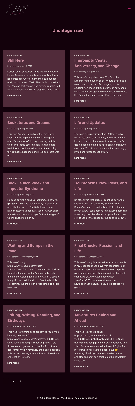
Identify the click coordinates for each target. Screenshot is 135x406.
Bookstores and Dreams (28, 122)
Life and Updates (89, 122)
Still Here (15, 60)
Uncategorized (14, 55)
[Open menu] (129, 9)
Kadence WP (91, 398)
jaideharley (14, 66)
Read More (14, 95)
